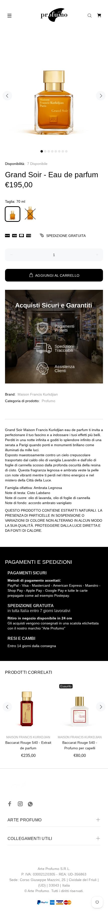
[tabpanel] (54, 93)
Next (100, 95)
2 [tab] (45, 151)
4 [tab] (52, 151)
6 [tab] (59, 151)
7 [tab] (63, 151)
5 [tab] (56, 151)
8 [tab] (66, 151)
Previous (7, 95)
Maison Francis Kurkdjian (38, 394)
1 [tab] (41, 151)
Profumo (48, 401)
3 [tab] (48, 151)
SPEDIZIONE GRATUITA (66, 236)
